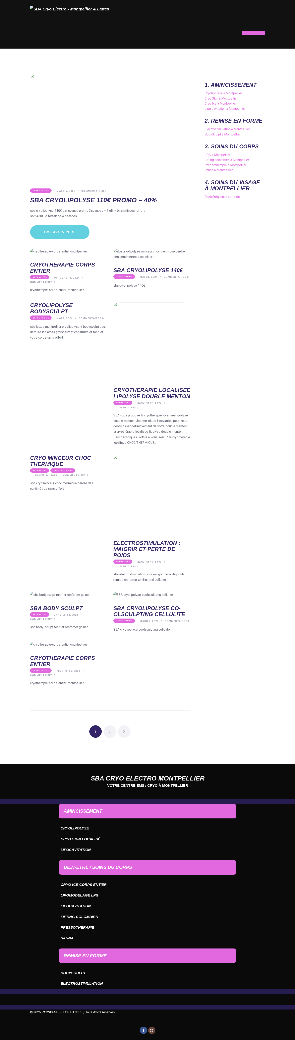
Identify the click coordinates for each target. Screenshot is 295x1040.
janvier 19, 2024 (149, 562)
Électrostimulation (82, 984)
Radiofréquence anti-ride (222, 197)
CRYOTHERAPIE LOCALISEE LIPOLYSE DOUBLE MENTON (151, 393)
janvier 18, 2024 (66, 615)
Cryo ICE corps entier (84, 885)
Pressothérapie (77, 927)
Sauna (67, 938)
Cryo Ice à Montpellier (220, 103)
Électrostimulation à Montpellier (227, 129)
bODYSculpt (73, 973)
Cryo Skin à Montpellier (221, 98)
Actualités (40, 277)
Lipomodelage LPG (80, 895)
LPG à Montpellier (217, 155)
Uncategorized (63, 471)
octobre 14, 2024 (66, 277)
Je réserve (252, 33)
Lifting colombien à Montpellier (227, 160)
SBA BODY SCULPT (56, 608)
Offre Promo (41, 191)
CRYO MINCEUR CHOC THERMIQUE (60, 461)
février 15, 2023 (68, 671)
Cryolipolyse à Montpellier (223, 93)
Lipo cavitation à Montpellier (225, 109)
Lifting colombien (79, 917)
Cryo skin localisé (80, 839)
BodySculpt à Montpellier (222, 134)
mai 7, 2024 (64, 318)
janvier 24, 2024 (45, 475)
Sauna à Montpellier (219, 170)
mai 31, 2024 (149, 277)
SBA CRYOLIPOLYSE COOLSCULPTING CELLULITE (149, 611)
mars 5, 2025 (65, 191)
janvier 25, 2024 (149, 403)
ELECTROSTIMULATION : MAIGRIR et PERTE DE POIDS (146, 549)
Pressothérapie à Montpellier (225, 165)
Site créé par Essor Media (147, 1021)
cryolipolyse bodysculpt (51, 308)
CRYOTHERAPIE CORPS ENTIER (62, 268)
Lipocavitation (76, 850)
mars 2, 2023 (149, 621)
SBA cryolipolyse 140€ (148, 270)
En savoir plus (60, 232)
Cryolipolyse (75, 828)
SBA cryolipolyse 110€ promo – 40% (93, 200)
